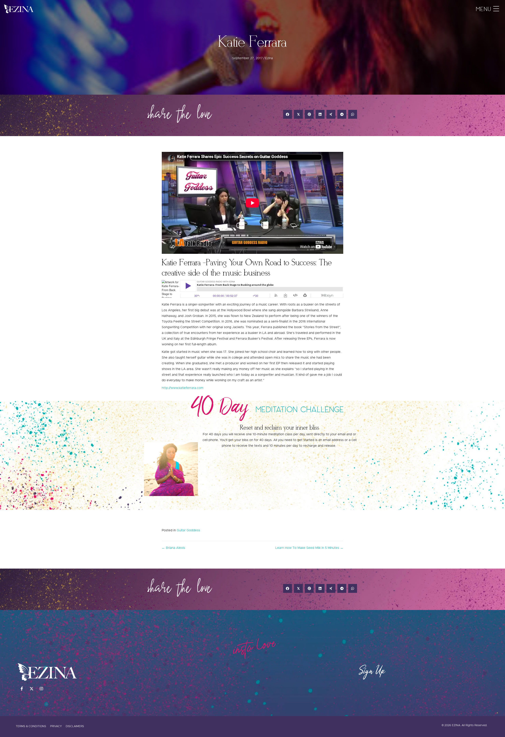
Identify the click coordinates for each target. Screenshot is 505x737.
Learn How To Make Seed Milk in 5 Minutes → (309, 547)
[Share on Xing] (330, 114)
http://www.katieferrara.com (182, 388)
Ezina (269, 58)
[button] (486, 9)
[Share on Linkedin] (320, 114)
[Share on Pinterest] (309, 114)
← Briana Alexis (173, 547)
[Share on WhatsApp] (352, 114)
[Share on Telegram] (341, 114)
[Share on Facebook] (287, 114)
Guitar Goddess (188, 530)
